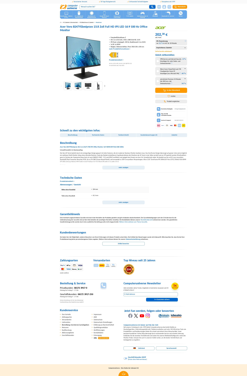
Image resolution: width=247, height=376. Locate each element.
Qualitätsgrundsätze (101, 328)
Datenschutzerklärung (133, 239)
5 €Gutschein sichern (162, 300)
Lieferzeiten (66, 322)
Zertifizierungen (99, 330)
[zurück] (61, 85)
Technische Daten (98, 135)
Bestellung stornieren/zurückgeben (75, 325)
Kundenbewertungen (149, 135)
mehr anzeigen (123, 167)
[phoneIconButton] (103, 285)
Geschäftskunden (68, 335)
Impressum (97, 314)
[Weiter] (104, 85)
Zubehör (174, 135)
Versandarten (66, 320)
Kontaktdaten (98, 333)
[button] (158, 7)
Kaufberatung (66, 330)
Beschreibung (72, 135)
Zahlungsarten (67, 317)
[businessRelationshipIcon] (159, 7)
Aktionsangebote (68, 333)
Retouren (65, 328)
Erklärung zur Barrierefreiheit (104, 325)
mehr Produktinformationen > (119, 49)
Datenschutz (98, 320)
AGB (95, 317)
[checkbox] (157, 61)
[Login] (164, 7)
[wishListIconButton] (169, 7)
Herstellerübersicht (147, 220)
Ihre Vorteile (66, 314)
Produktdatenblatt (115, 60)
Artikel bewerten (123, 244)
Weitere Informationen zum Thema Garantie (133, 222)
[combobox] (171, 48)
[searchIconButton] (152, 7)
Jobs (101, 338)
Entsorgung (98, 335)
